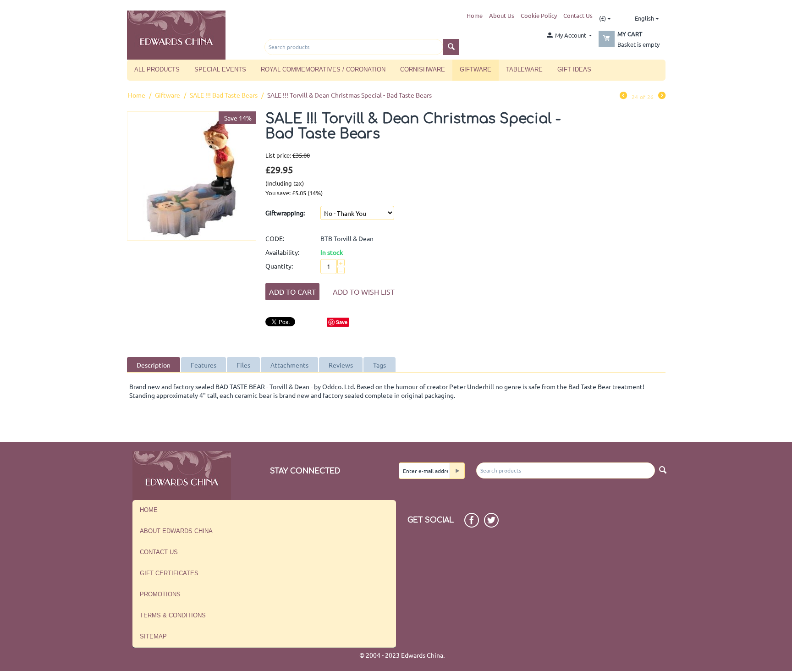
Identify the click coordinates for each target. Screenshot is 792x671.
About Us (501, 15)
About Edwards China (176, 531)
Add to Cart (292, 291)
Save (341, 322)
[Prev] (623, 96)
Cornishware (422, 69)
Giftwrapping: (285, 213)
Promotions (160, 594)
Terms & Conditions (173, 615)
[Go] (457, 470)
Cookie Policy (539, 15)
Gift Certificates (169, 573)
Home (475, 15)
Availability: (282, 252)
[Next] (662, 96)
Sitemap (153, 636)
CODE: (274, 238)
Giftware (475, 69)
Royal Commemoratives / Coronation (323, 69)
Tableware (524, 69)
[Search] (451, 47)
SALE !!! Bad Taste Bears (224, 95)
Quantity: (279, 266)
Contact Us (578, 15)
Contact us (159, 552)
